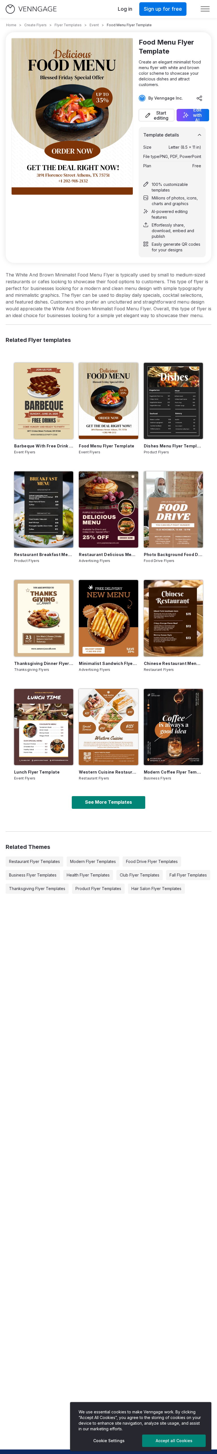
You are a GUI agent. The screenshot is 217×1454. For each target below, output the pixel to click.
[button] (156, 115)
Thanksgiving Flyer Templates (37, 888)
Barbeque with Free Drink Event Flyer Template (43, 445)
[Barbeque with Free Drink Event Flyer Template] (43, 401)
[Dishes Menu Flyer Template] (173, 401)
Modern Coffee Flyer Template (173, 772)
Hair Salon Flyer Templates (156, 888)
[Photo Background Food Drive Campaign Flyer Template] (173, 509)
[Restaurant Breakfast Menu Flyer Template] (43, 509)
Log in (125, 9)
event (94, 25)
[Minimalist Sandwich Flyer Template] (108, 618)
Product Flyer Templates (98, 888)
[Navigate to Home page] (31, 9)
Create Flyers (35, 25)
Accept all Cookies (174, 1440)
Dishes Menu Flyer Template (173, 445)
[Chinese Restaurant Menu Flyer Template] (173, 618)
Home (11, 25)
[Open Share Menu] (199, 98)
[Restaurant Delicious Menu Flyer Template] (108, 509)
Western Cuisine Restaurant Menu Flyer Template (108, 772)
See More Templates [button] (108, 802)
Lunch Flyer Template (37, 772)
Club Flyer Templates (139, 875)
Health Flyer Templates (88, 875)
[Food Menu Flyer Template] (108, 401)
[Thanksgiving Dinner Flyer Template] (43, 618)
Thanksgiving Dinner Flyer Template (43, 663)
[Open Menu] (205, 9)
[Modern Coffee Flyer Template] (173, 727)
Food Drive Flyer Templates (152, 861)
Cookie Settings (109, 1440)
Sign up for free (163, 9)
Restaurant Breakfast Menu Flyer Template (43, 554)
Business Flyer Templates (33, 875)
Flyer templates (68, 25)
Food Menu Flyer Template (106, 445)
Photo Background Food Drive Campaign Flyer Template (173, 554)
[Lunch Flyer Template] (43, 727)
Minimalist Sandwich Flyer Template (108, 663)
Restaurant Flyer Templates (34, 861)
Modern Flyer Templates (93, 861)
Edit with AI (197, 115)
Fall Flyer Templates (188, 875)
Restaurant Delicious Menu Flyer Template (108, 554)
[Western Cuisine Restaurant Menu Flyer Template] (108, 727)
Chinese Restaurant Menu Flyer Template (173, 663)
